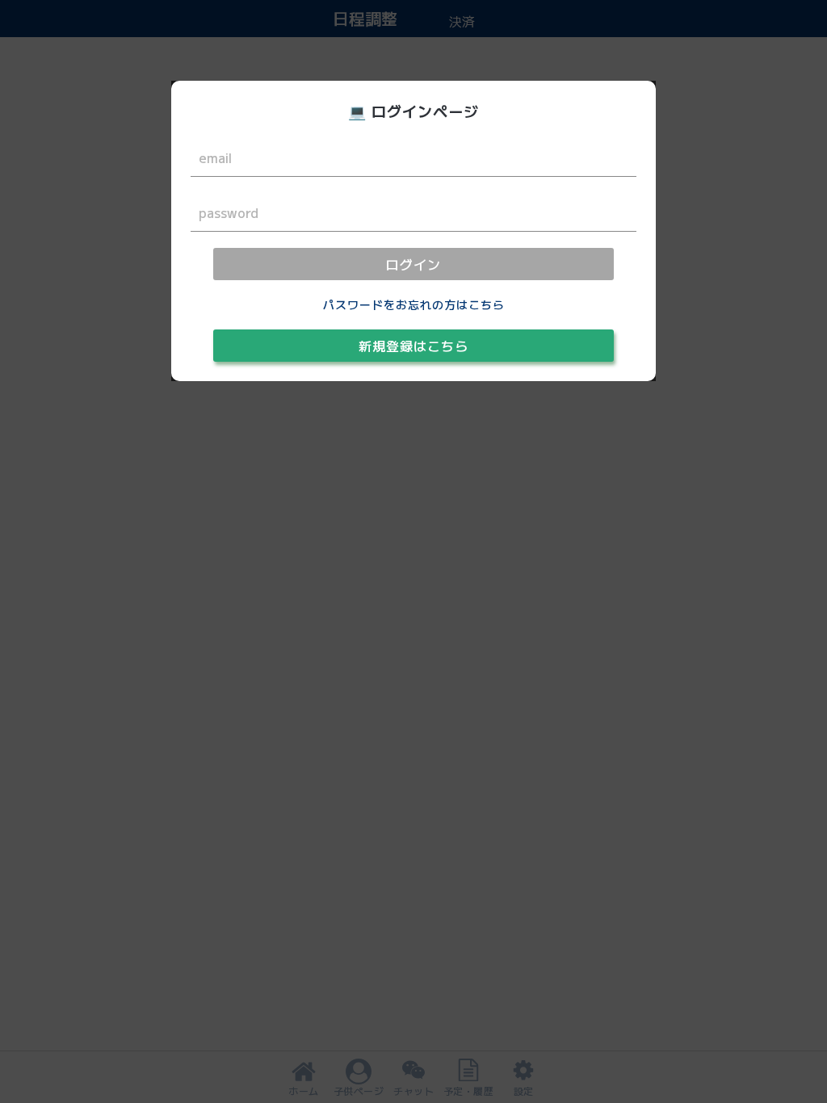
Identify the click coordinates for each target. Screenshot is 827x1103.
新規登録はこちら (413, 345)
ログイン (413, 264)
